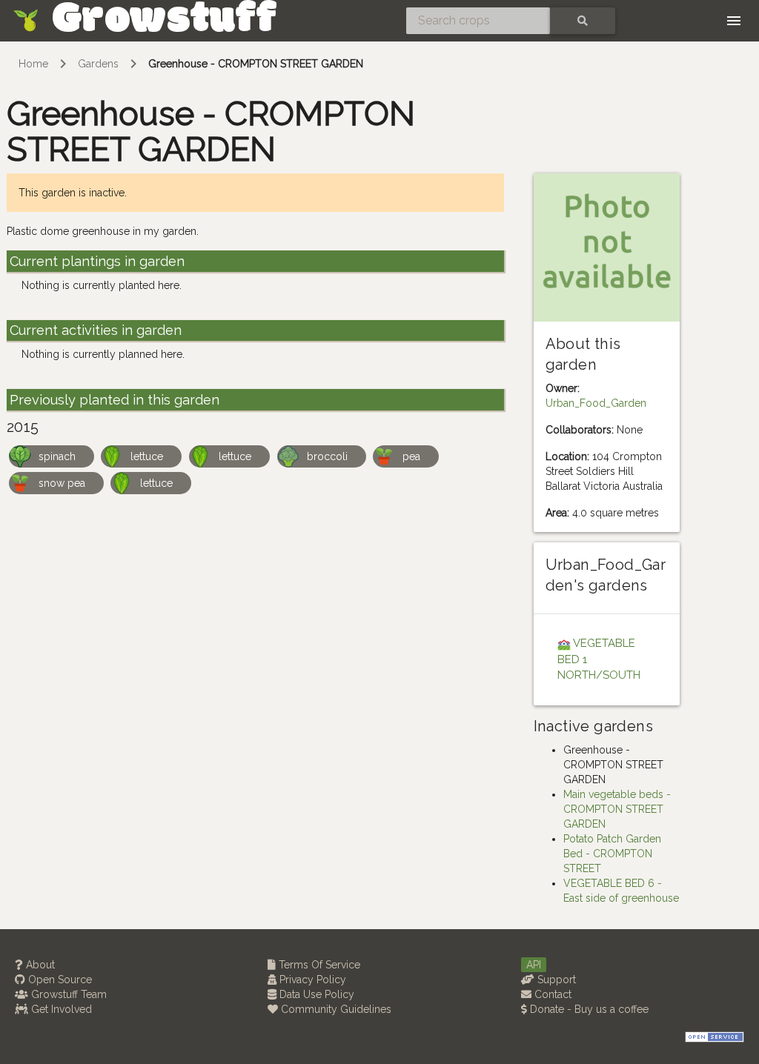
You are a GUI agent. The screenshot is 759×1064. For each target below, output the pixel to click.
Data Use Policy (315, 994)
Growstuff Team (67, 994)
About (39, 965)
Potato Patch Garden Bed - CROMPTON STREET (612, 853)
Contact (551, 994)
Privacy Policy (311, 979)
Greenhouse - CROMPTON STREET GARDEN (255, 64)
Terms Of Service (318, 965)
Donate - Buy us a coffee (588, 1009)
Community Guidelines (334, 1009)
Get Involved (60, 1009)
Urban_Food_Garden (596, 403)
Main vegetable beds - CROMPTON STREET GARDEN (617, 809)
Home (33, 64)
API (533, 965)
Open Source (58, 979)
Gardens (98, 64)
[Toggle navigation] (733, 20)
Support (555, 979)
